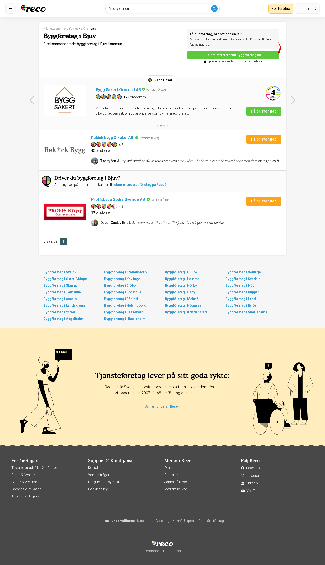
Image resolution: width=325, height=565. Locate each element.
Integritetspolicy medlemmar (109, 482)
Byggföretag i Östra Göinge (65, 279)
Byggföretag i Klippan (243, 292)
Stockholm (145, 521)
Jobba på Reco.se (177, 482)
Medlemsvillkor (175, 489)
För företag (280, 8)
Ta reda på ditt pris (25, 496)
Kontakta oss (98, 468)
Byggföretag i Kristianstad (186, 312)
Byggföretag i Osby (180, 292)
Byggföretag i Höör (241, 285)
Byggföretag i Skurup (60, 285)
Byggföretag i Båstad (121, 299)
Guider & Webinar (24, 482)
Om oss (170, 468)
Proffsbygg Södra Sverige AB (118, 199)
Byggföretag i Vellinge (243, 272)
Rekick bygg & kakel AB (112, 137)
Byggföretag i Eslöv (241, 305)
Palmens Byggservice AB (118, 90)
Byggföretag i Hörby (181, 285)
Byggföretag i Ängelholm (63, 319)
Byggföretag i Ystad (59, 312)
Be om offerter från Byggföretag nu (233, 55)
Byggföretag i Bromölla (122, 292)
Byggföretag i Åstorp (60, 299)
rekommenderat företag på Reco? (140, 185)
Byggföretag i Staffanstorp (125, 272)
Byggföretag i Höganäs (183, 305)
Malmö (177, 521)
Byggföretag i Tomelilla (62, 292)
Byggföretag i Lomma (182, 279)
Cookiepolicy (98, 489)
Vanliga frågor (98, 475)
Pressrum (171, 475)
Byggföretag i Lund (241, 299)
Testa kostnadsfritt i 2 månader (34, 468)
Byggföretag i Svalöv (60, 272)
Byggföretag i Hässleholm (125, 319)
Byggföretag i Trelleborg (124, 312)
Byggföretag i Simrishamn (246, 312)
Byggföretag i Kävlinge (122, 279)
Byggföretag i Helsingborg (125, 305)
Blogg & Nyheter (23, 475)
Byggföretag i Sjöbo (120, 285)
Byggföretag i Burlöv (181, 272)
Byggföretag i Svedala (243, 279)
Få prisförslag (264, 111)
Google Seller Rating (26, 489)
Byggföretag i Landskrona (64, 305)
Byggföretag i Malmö (181, 299)
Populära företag (211, 521)
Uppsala (190, 521)
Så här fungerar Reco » (162, 406)
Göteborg (162, 521)
